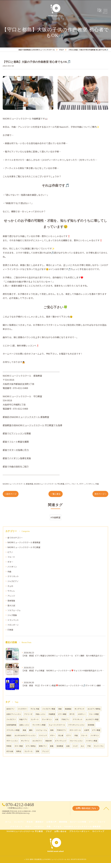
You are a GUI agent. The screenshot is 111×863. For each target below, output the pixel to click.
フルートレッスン (76, 741)
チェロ (10, 586)
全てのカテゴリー (15, 537)
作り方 (72, 714)
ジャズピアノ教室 (48, 709)
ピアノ (67, 483)
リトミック (43, 735)
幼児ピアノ (10, 709)
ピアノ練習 (62, 714)
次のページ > (100, 493)
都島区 (8, 735)
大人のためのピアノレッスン (25, 735)
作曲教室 (52, 714)
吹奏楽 (8, 746)
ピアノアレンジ (60, 741)
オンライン (25, 741)
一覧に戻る (55, 493)
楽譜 (24, 730)
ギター (82, 483)
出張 (68, 746)
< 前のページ (11, 493)
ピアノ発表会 (31, 746)
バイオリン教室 (91, 741)
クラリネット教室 (12, 730)
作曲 (97, 483)
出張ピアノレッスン (13, 714)
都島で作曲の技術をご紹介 (16, 466)
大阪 (56, 719)
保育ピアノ (43, 746)
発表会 (18, 751)
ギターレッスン (12, 741)
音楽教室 (60, 746)
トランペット (13, 620)
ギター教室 (19, 746)
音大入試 (11, 605)
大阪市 (86, 730)
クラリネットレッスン (76, 725)
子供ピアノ (65, 719)
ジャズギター (22, 709)
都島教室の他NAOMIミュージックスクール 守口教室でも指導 (32, 425)
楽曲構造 (68, 709)
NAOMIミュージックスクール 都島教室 (18, 483)
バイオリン (90, 483)
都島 (51, 746)
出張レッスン (24, 725)
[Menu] (105, 10)
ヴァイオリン (47, 719)
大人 (82, 746)
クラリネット (13, 576)
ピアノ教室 (96, 730)
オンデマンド (79, 709)
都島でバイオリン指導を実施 (17, 458)
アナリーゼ (28, 714)
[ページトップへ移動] (106, 808)
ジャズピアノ (13, 581)
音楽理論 (11, 600)
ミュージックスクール (57, 725)
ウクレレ (11, 590)
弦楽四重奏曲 (11, 725)
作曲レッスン (40, 714)
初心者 (60, 735)
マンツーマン (99, 746)
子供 (89, 746)
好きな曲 (9, 751)
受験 (37, 751)
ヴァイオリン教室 (38, 725)
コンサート (35, 719)
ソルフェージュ (14, 610)
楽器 (60, 709)
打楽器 (10, 629)
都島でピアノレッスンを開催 (17, 433)
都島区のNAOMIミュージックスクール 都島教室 (26, 417)
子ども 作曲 (35, 709)
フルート (74, 483)
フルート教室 (94, 714)
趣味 (30, 730)
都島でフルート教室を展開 (16, 441)
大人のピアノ (37, 741)
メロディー (82, 714)
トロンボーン (13, 624)
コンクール (28, 751)
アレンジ (11, 595)
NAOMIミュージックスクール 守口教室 (49, 483)
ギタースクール (75, 730)
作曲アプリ (23, 719)
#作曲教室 (55, 517)
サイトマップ (98, 831)
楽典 (51, 730)
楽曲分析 (48, 741)
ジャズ (75, 746)
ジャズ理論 (12, 615)
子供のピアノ (61, 730)
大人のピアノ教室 (92, 719)
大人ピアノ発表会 (94, 709)
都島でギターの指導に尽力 (16, 450)
